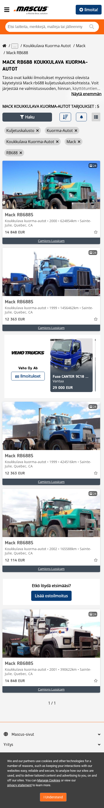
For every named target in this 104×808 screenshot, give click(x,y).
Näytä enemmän (86, 93)
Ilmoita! (91, 9)
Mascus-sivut (23, 734)
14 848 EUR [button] (15, 232)
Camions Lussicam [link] (51, 241)
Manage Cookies (48, 780)
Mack (80, 45)
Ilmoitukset (30, 376)
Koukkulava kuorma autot (47, 45)
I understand (53, 797)
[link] (51, 185)
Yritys (8, 744)
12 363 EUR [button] (15, 319)
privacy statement (19, 785)
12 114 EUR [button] (15, 560)
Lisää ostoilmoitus (51, 595)
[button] (27, 117)
